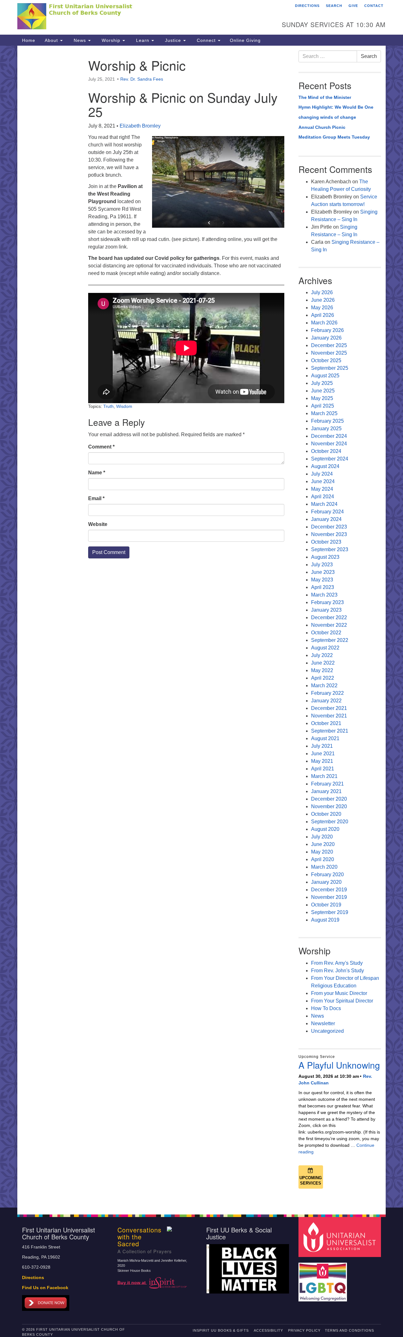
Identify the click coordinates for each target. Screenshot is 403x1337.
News (80, 40)
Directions (307, 6)
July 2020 (322, 836)
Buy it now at (132, 1282)
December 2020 (329, 799)
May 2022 (322, 670)
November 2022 (329, 625)
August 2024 (325, 466)
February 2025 (327, 421)
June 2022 (323, 663)
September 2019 (329, 912)
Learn (142, 40)
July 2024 (322, 474)
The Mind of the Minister (324, 97)
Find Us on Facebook (45, 1287)
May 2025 (322, 398)
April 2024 (322, 496)
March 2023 (324, 594)
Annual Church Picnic (321, 127)
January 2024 (326, 519)
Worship (111, 40)
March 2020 (324, 867)
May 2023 (322, 579)
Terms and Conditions (349, 1330)
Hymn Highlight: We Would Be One (335, 107)
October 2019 (326, 904)
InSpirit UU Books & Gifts (221, 1330)
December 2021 (329, 708)
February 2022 (327, 693)
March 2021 (324, 776)
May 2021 (322, 761)
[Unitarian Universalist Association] (340, 1236)
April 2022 (322, 678)
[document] (201, 627)
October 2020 (326, 814)
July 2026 (322, 292)
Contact (373, 6)
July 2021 (322, 746)
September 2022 (329, 640)
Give (353, 6)
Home (28, 40)
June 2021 (323, 753)
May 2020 (322, 851)
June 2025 (323, 390)
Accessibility (268, 1330)
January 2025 (326, 428)
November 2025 (329, 353)
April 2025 (322, 406)
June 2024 (323, 481)
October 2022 (326, 632)
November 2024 (329, 443)
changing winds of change (327, 117)
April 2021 (322, 768)
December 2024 (329, 436)
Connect (206, 40)
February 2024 (327, 511)
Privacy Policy (304, 1330)
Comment (101, 446)
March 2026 (324, 322)
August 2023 (325, 557)
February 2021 (327, 783)
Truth (108, 406)
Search (334, 6)
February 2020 (327, 874)
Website (97, 524)
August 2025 (325, 375)
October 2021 (326, 723)
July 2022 (322, 655)
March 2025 (324, 413)
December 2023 (329, 526)
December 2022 (329, 617)
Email (96, 498)
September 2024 (329, 458)
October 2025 (326, 360)
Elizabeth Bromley (140, 126)
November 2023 (329, 534)
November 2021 (329, 715)
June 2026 (323, 300)
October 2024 (326, 451)
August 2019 (325, 920)
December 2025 (329, 345)
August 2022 (325, 647)
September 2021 (329, 731)
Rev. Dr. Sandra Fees (141, 79)
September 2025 (329, 368)
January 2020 (326, 882)
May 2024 (322, 489)
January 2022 (326, 700)
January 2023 (326, 610)
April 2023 (322, 587)
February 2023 (327, 602)
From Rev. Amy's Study (337, 963)
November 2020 (329, 806)
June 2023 (323, 572)
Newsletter (323, 1023)
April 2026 (322, 315)
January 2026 (326, 337)
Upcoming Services (310, 1180)
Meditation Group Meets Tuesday (334, 137)
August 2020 (325, 829)
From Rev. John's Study (337, 970)
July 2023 (322, 564)
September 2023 (329, 549)
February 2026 (327, 330)
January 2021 (326, 791)
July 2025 (322, 383)
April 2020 (322, 859)
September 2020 (329, 821)
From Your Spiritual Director (342, 1000)
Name (96, 472)
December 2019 (329, 889)
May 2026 (322, 307)
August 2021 (325, 738)
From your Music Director (339, 993)
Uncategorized (327, 1031)
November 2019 (329, 897)
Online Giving (245, 40)
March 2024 (324, 504)
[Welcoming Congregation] (323, 1279)
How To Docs (326, 1008)
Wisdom (124, 406)
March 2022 (324, 685)
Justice (173, 40)
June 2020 (323, 844)
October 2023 (326, 542)
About (52, 40)
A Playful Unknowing (339, 1065)
